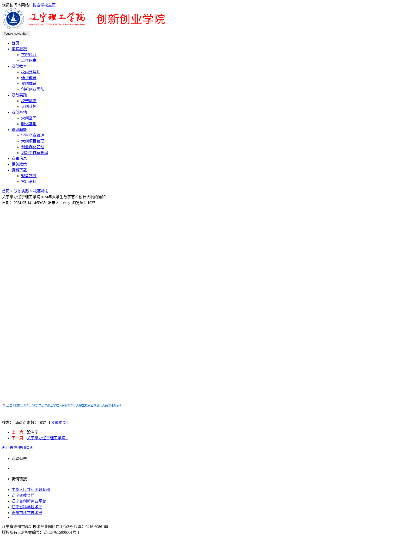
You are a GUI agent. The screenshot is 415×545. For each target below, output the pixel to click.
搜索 (36, 5)
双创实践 (19, 95)
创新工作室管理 (34, 153)
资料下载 (19, 170)
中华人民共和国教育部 (31, 490)
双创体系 (29, 83)
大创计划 (29, 107)
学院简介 (29, 55)
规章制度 (29, 176)
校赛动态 (29, 101)
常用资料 (29, 182)
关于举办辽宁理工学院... (47, 438)
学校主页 (48, 5)
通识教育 (29, 78)
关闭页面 (26, 448)
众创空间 (29, 118)
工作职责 (29, 60)
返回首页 (9, 448)
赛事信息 (19, 158)
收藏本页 (58, 423)
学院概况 (19, 49)
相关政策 (19, 164)
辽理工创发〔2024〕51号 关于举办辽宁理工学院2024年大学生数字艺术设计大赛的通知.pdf (63, 405)
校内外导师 (30, 72)
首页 (15, 43)
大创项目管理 (32, 141)
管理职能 (19, 130)
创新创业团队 (32, 89)
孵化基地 (29, 124)
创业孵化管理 (32, 147)
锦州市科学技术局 (27, 513)
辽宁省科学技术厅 (27, 507)
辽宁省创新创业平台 (29, 501)
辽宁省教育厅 (23, 495)
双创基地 (19, 112)
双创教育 (19, 66)
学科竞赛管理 (32, 135)
